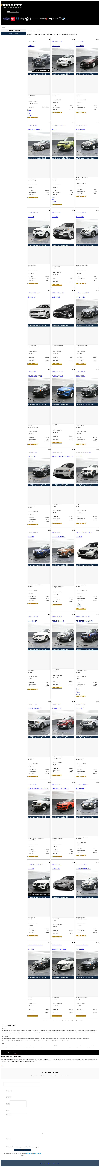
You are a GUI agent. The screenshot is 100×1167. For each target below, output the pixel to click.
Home (3, 27)
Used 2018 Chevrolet (34, 293)
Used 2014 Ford (80, 704)
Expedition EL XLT (35, 708)
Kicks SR (31, 536)
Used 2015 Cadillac (81, 864)
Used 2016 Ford (32, 784)
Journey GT (32, 621)
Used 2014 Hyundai (81, 125)
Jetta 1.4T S (80, 297)
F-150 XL (31, 46)
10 (72, 1021)
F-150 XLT (80, 708)
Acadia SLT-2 (57, 708)
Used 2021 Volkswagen (82, 293)
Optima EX (80, 46)
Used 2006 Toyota (57, 41)
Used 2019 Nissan (57, 617)
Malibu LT (80, 788)
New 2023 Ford (32, 41)
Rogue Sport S (58, 621)
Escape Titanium (58, 536)
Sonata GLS (80, 129)
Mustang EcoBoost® (60, 788)
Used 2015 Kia (80, 41)
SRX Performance (83, 869)
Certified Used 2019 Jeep (83, 617)
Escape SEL (80, 376)
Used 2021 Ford (32, 452)
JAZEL (15, 1054)
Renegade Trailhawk (84, 621)
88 (76, 1021)
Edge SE (55, 217)
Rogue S (31, 217)
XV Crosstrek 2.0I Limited (62, 456)
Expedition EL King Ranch (38, 788)
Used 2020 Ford (56, 212)
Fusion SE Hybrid (35, 129)
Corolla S (56, 46)
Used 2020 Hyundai (57, 372)
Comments (8, 1139)
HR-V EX (79, 536)
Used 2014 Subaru (57, 452)
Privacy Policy (29, 1153)
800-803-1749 (13, 11)
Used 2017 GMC (56, 704)
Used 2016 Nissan (33, 212)
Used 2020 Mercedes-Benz (35, 945)
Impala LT (32, 297)
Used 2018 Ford (56, 864)
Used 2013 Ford (32, 125)
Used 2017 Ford (56, 532)
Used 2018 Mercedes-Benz (35, 864)
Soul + (54, 129)
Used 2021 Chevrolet (82, 784)
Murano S (80, 217)
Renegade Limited (35, 376)
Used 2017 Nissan (81, 212)
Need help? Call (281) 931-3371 (50, 1163)
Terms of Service (37, 1153)
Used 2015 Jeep (32, 372)
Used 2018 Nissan (33, 532)
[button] (32, 117)
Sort (39, 31)
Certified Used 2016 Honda (84, 532)
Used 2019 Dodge (33, 617)
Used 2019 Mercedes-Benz (83, 452)
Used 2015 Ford (56, 784)
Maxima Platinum (59, 949)
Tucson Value (57, 376)
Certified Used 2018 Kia (58, 125)
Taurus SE (56, 869)
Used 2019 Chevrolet (58, 293)
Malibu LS (56, 297)
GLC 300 (79, 456)
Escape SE (32, 456)
